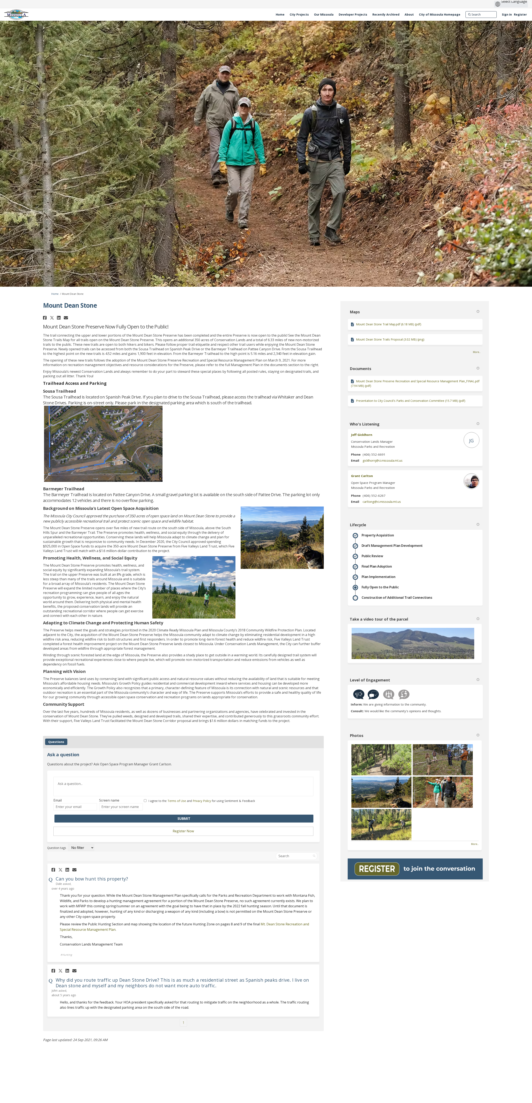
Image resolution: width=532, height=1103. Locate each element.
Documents (360, 368)
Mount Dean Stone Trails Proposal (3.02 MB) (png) (390, 339)
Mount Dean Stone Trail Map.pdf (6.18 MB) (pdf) (388, 324)
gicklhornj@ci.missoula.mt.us (383, 460)
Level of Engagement (370, 680)
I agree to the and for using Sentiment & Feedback (201, 801)
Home (55, 294)
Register (520, 14)
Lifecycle (358, 524)
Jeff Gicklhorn (361, 435)
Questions (56, 742)
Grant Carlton (362, 476)
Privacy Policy (202, 801)
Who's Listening (364, 424)
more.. (476, 352)
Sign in (507, 14)
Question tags (56, 848)
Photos (356, 735)
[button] (45, 318)
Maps (355, 311)
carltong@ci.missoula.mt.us (382, 501)
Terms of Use (176, 801)
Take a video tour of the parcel (379, 619)
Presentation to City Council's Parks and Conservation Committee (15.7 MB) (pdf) (410, 401)
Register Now (183, 831)
